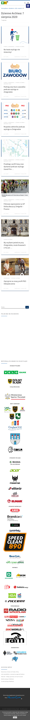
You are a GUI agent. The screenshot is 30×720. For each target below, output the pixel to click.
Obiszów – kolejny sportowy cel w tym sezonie (12, 676)
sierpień (20, 8)
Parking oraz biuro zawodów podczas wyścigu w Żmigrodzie (14, 89)
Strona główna (4, 8)
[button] (28, 6)
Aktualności (11, 8)
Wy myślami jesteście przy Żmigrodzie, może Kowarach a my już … (15, 245)
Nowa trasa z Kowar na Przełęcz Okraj (10, 672)
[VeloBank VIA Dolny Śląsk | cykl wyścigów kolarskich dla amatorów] (4, 3)
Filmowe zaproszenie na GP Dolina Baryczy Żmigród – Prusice (14, 206)
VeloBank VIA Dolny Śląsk (13, 709)
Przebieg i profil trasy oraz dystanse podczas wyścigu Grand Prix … (14, 166)
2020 (16, 8)
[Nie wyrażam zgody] (28, 715)
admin (7, 56)
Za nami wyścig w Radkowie (7, 681)
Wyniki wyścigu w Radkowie (7, 679)
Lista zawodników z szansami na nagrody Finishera (12, 674)
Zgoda (15, 717)
